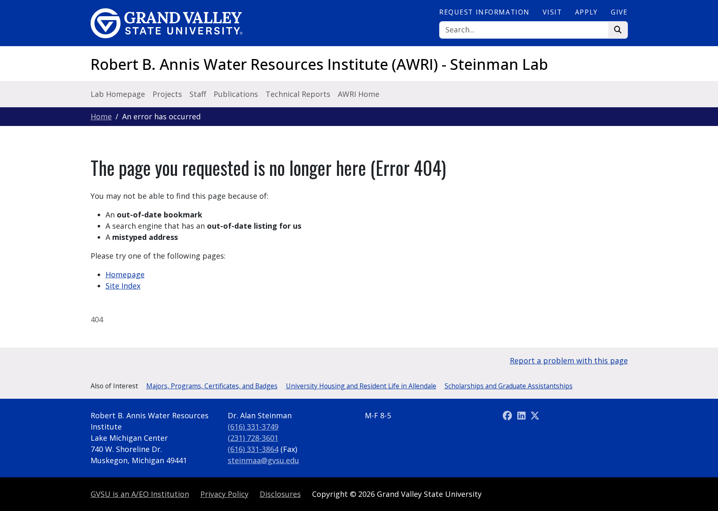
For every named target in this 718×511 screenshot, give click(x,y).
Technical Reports (298, 94)
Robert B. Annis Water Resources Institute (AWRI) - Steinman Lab (319, 64)
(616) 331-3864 (253, 449)
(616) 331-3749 (253, 427)
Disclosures (280, 494)
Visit (552, 12)
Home (101, 116)
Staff (197, 94)
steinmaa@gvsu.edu (263, 460)
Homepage (125, 274)
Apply (586, 12)
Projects (167, 94)
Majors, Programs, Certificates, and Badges (212, 385)
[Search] (618, 30)
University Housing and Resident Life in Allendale (361, 385)
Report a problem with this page (569, 360)
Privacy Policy (224, 494)
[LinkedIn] (522, 415)
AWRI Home (358, 94)
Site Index (123, 286)
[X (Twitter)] (535, 415)
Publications (236, 94)
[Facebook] (509, 415)
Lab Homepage (118, 94)
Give (619, 12)
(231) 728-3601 (253, 438)
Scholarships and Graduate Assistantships (509, 385)
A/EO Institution (140, 494)
